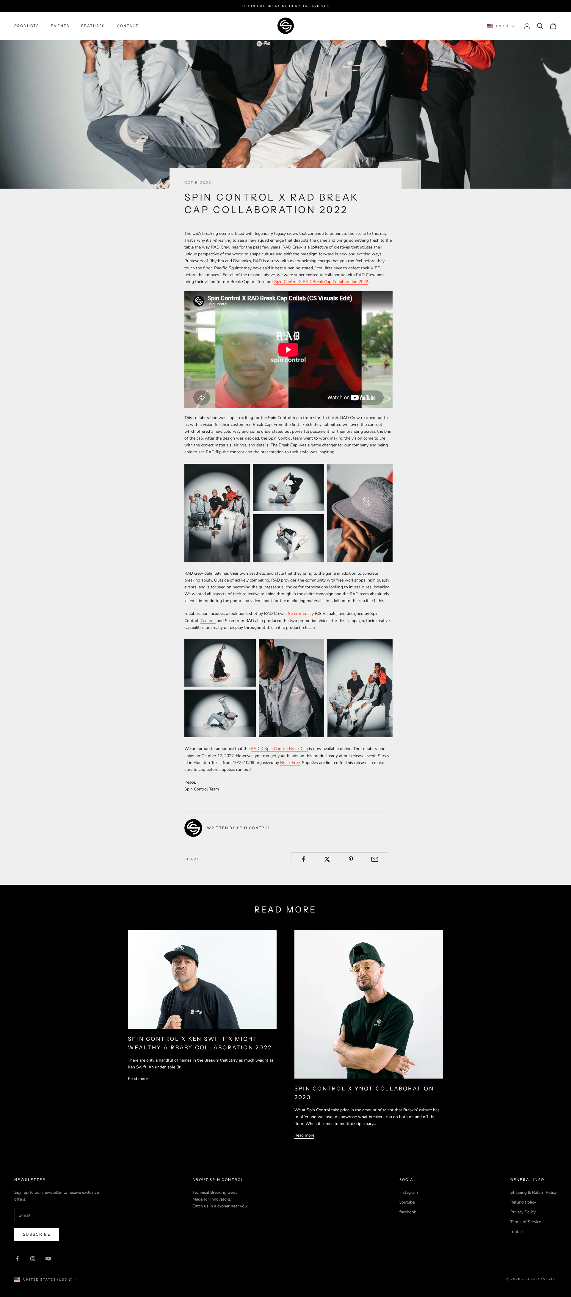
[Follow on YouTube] (48, 1259)
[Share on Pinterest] (351, 859)
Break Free (290, 762)
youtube (407, 1202)
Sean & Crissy (301, 613)
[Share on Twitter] (327, 859)
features (93, 26)
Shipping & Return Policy (533, 1192)
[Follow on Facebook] (17, 1259)
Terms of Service (525, 1222)
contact (128, 26)
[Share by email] (375, 859)
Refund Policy (523, 1202)
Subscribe (37, 1234)
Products (26, 26)
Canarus (208, 621)
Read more (138, 1079)
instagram (408, 1192)
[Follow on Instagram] (33, 1259)
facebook (407, 1212)
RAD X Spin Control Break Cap (279, 748)
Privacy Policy (523, 1212)
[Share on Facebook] (303, 859)
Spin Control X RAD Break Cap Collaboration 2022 (321, 282)
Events (60, 26)
